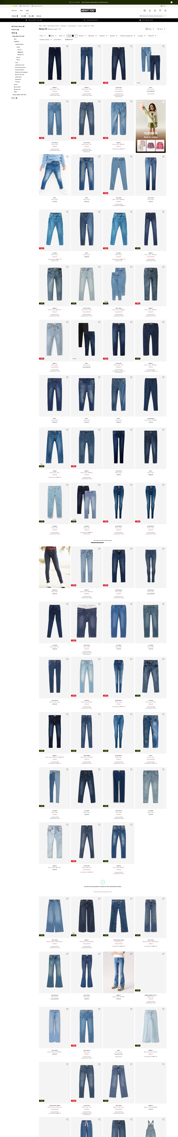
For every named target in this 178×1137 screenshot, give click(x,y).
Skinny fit (86, 26)
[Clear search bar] (165, 16)
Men (21, 10)
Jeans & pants (72, 26)
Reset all (70, 39)
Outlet (15, 6)
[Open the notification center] (155, 10)
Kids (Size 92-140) (53, 26)
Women (14, 10)
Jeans (80, 26)
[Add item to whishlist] (67, 46)
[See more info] (55, 96)
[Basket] (165, 10)
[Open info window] (171, 2)
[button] (150, 29)
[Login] (150, 10)
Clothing (63, 26)
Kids (27, 10)
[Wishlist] (160, 10)
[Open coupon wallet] (145, 10)
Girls (44, 26)
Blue (92, 26)
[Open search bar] (140, 16)
